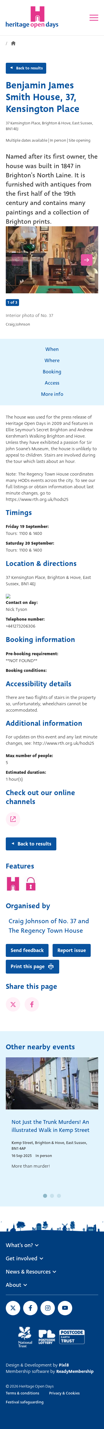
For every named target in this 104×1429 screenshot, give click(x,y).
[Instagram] (13, 819)
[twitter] (13, 1004)
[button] (45, 1196)
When (52, 349)
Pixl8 (64, 1365)
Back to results (29, 68)
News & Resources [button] (28, 1272)
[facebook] (32, 1004)
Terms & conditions (22, 1393)
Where (52, 360)
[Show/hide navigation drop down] (94, 18)
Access (52, 383)
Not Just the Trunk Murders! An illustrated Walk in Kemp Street (51, 1126)
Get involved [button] (22, 1258)
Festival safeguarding (25, 1402)
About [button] (13, 1285)
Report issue (71, 950)
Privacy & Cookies (64, 1393)
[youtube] (65, 1308)
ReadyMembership (75, 1371)
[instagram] (47, 1308)
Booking (52, 371)
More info (52, 394)
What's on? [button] (19, 1245)
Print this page (27, 966)
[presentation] (17, 260)
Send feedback (27, 950)
